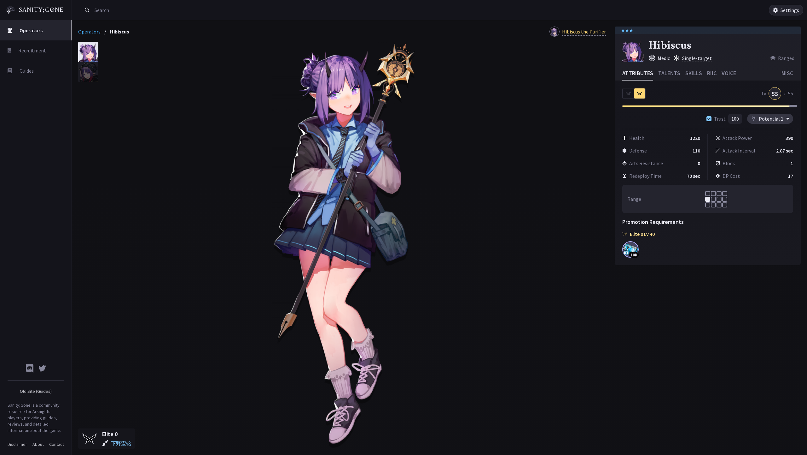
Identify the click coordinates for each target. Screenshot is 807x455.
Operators (89, 31)
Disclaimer (17, 444)
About (38, 444)
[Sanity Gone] (35, 10)
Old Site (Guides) (36, 391)
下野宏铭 (121, 443)
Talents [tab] (669, 73)
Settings (790, 10)
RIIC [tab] (712, 73)
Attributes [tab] (637, 73)
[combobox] (165, 10)
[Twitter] (42, 368)
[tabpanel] (344, 245)
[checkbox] (708, 118)
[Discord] (29, 368)
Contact (56, 444)
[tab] (88, 52)
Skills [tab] (693, 73)
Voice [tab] (729, 73)
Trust (720, 119)
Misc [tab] (787, 73)
